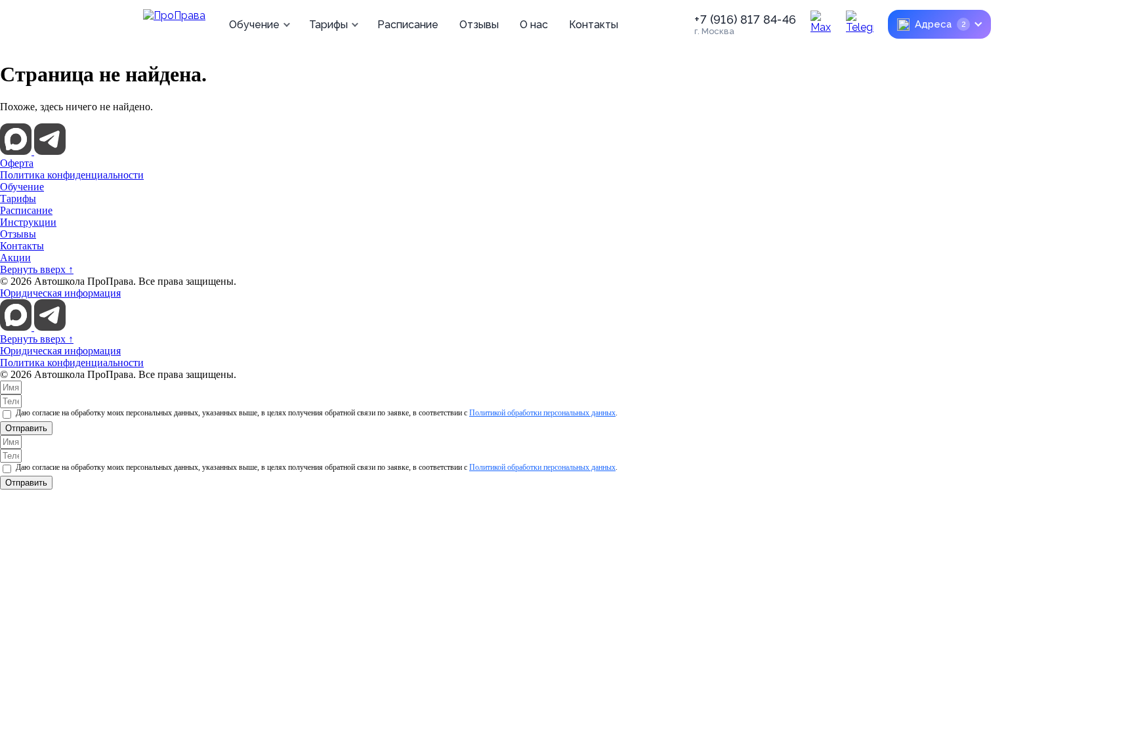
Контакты (593, 24)
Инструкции (28, 222)
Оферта (16, 163)
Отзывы (479, 24)
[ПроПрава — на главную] (174, 24)
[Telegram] (859, 24)
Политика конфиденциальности (72, 174)
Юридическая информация (60, 293)
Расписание (407, 24)
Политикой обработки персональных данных (542, 412)
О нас (534, 24)
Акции (15, 257)
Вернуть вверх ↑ (37, 269)
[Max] (824, 24)
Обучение (254, 24)
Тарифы (328, 24)
